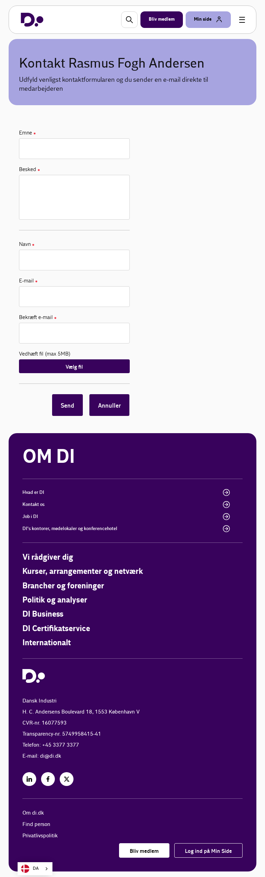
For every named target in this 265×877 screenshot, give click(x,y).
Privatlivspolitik (40, 836)
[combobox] (35, 868)
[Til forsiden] (32, 20)
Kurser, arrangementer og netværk (82, 572)
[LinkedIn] (29, 779)
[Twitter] (66, 779)
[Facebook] (48, 779)
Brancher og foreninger (63, 586)
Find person (36, 824)
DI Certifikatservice (56, 629)
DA (36, 868)
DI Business (42, 614)
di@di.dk (50, 756)
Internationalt (46, 643)
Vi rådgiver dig (47, 557)
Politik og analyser (54, 600)
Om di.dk (33, 813)
